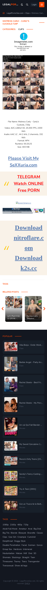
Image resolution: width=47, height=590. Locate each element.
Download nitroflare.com (29, 237)
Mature (19, 553)
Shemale (7, 557)
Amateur (23, 528)
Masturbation (9, 553)
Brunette (31, 533)
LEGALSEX (11, 4)
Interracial (27, 549)
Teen (33, 557)
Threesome (8, 561)
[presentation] (2, 308)
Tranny (17, 561)
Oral (30, 553)
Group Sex (7, 549)
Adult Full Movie (10, 528)
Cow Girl (12, 537)
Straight (25, 557)
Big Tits (6, 533)
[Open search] (27, 5)
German (31, 545)
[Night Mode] (22, 5)
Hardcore (17, 549)
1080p (6, 524)
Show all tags (21, 565)
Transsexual (8, 565)
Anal (30, 528)
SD (35, 553)
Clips (21, 29)
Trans (24, 561)
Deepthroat (8, 541)
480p (19, 524)
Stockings (16, 557)
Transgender (34, 561)
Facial (24, 545)
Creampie (21, 537)
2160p (13, 524)
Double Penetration (11, 545)
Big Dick (37, 528)
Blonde (14, 533)
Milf (25, 553)
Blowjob (22, 533)
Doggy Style (19, 541)
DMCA (27, 583)
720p (26, 524)
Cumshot (31, 537)
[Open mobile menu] (41, 4)
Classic (40, 533)
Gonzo (40, 545)
